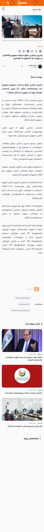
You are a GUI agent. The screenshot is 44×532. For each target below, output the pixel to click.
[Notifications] (40, 3)
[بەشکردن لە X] (36, 51)
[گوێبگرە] (22, 66)
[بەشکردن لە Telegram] (28, 51)
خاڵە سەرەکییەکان (24, 304)
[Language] (7, 3)
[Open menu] (4, 9)
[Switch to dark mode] (35, 3)
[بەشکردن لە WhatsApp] (32, 51)
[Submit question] (36, 289)
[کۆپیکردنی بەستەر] (20, 51)
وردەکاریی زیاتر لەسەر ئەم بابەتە (20, 310)
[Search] (12, 3)
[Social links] (3, 3)
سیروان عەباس (32, 65)
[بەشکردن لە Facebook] (40, 51)
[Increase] (4, 66)
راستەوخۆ (35, 10)
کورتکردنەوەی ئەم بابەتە (22, 298)
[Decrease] (8, 66)
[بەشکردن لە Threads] (24, 51)
